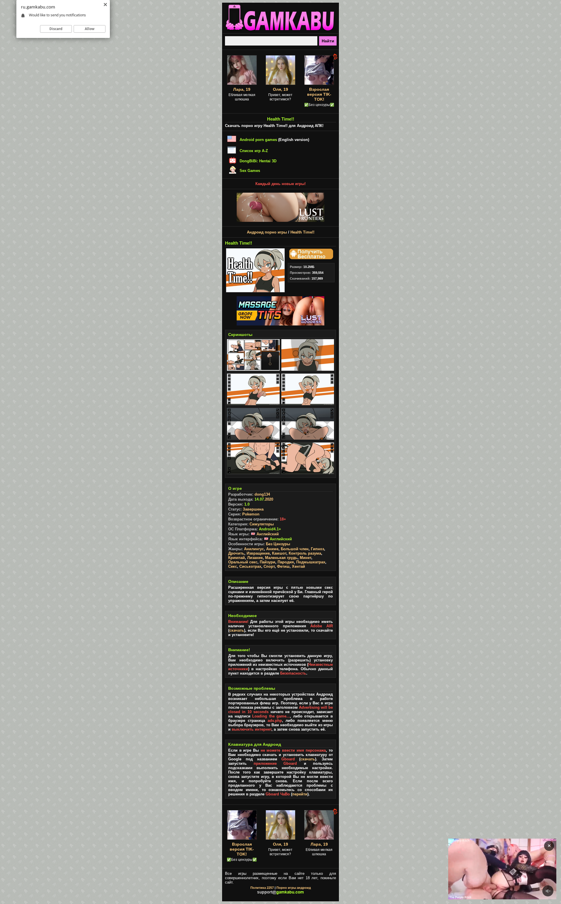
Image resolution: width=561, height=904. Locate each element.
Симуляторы (262, 524)
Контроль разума (305, 553)
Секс (232, 566)
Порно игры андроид (293, 887)
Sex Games (250, 170)
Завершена (253, 509)
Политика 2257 (262, 887)
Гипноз (317, 549)
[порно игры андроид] (280, 31)
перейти (299, 794)
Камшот (279, 553)
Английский (267, 534)
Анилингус (254, 549)
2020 (269, 499)
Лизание (255, 557)
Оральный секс (242, 562)
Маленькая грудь (281, 557)
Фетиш (283, 566)
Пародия (286, 562)
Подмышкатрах (310, 562)
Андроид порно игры (267, 232)
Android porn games (258, 139)
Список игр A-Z (254, 151)
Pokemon (250, 514)
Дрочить (236, 553)
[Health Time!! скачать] (310, 258)
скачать (236, 630)
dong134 (262, 494)
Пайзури (267, 562)
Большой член (295, 549)
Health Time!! (302, 232)
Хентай (298, 566)
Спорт (269, 566)
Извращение (258, 553)
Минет (305, 557)
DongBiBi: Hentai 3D (258, 161)
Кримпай (236, 557)
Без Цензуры (278, 544)
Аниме (272, 549)
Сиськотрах (250, 566)
